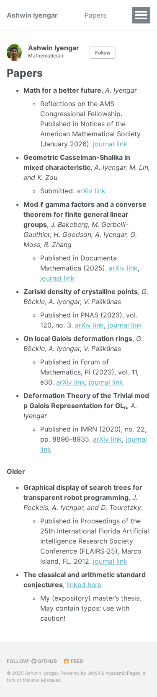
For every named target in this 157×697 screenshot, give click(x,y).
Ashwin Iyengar (32, 15)
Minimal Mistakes (42, 680)
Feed (76, 661)
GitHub (46, 661)
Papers (95, 15)
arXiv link (91, 191)
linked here (84, 584)
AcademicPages (123, 673)
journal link (110, 144)
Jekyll (94, 673)
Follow (103, 52)
